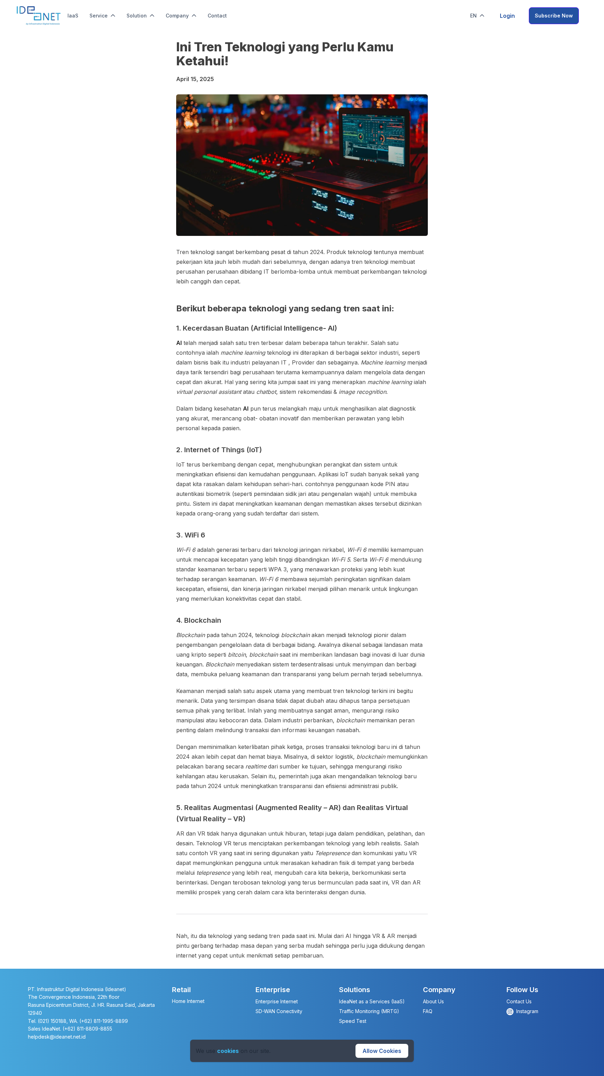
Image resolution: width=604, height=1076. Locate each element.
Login (507, 15)
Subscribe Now (554, 16)
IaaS (72, 16)
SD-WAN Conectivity (279, 1011)
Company (177, 16)
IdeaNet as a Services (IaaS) (372, 1001)
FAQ (427, 1011)
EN (473, 16)
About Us (433, 1001)
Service (98, 16)
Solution (137, 16)
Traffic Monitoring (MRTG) (369, 1011)
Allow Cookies (381, 1050)
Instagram (527, 1011)
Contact (217, 16)
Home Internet (188, 1001)
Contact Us (519, 1001)
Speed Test (352, 1021)
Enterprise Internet (277, 1001)
